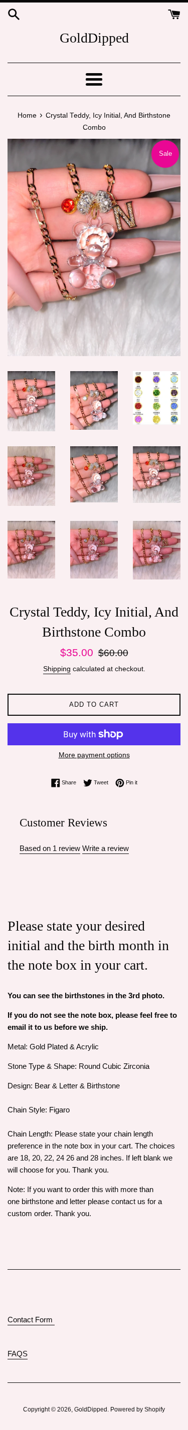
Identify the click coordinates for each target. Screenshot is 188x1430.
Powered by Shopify (137, 1409)
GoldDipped (94, 38)
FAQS (18, 1353)
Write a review (105, 848)
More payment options (94, 755)
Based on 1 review (50, 848)
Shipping (57, 669)
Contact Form (31, 1319)
